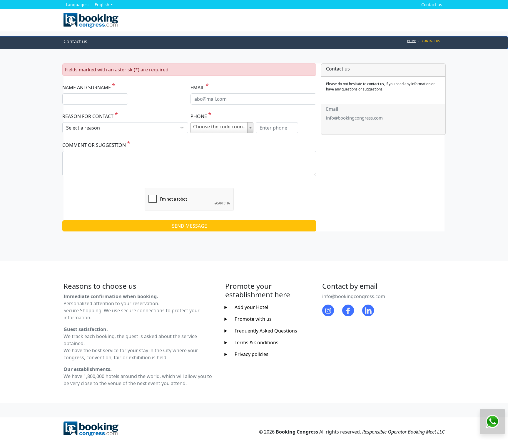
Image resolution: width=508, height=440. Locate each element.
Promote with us (253, 319)
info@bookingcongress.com (354, 118)
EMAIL (197, 87)
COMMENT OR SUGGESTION (94, 145)
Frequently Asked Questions (266, 331)
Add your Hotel (251, 307)
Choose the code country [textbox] (221, 126)
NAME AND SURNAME (86, 87)
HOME (411, 41)
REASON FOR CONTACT (87, 116)
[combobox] (221, 127)
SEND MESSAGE (189, 226)
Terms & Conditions (256, 342)
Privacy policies (251, 354)
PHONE (198, 116)
